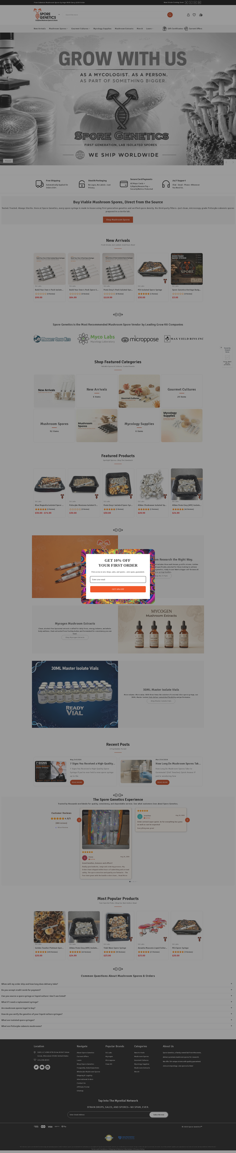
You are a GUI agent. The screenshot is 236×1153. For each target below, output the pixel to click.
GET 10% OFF (118, 589)
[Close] (152, 552)
